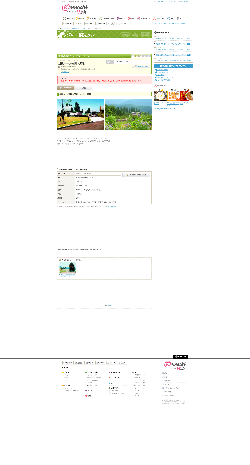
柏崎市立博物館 (162, 70)
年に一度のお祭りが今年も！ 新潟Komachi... (171, 55)
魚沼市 (84, 28)
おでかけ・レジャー (141, 388)
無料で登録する (116, 390)
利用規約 (167, 392)
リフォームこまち (140, 385)
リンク (166, 384)
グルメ (137, 390)
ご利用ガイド (160, 1)
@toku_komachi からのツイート (165, 109)
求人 (166, 373)
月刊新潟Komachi (140, 375)
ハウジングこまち (140, 383)
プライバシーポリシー (172, 388)
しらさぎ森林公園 (163, 80)
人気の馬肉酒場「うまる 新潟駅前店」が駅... (171, 60)
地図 (109, 305)
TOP (58, 28)
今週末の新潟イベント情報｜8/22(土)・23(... (171, 49)
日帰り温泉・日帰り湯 (94, 377)
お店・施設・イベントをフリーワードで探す (170, 23)
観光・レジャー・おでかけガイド (71, 28)
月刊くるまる (139, 377)
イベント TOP (69, 388)
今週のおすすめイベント (72, 390)
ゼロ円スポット (92, 385)
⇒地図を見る (65, 72)
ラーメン (67, 375)
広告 (166, 377)
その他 (137, 396)
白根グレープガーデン (165, 77)
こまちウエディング (141, 380)
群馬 (136, 393)
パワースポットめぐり (94, 380)
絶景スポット (92, 383)
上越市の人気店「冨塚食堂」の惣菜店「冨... (171, 38)
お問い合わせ (184, 1)
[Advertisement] (104, 45)
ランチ (67, 377)
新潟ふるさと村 (162, 72)
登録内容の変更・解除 (118, 393)
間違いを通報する (112, 206)
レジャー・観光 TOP (94, 375)
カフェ (67, 380)
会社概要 (167, 381)
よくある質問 (172, 1)
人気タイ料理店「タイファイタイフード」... (171, 44)
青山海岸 (160, 75)
